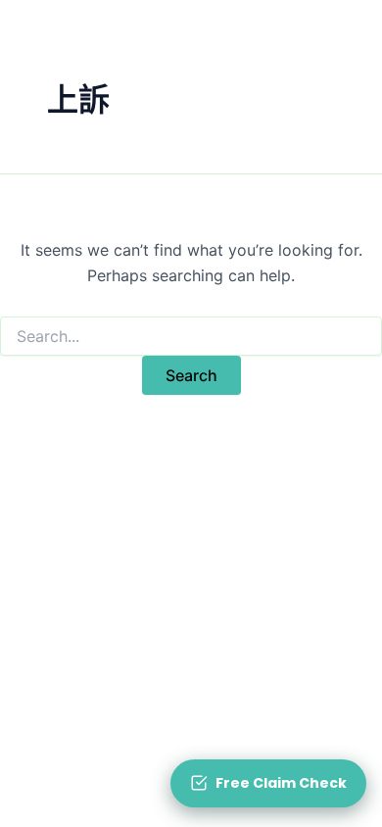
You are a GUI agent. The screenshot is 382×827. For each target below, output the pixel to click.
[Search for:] (191, 336)
